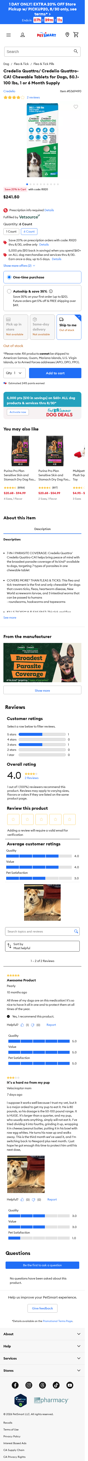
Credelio (9, 91)
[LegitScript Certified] (20, 1400)
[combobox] (42, 51)
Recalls (7, 1422)
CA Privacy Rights (14, 1456)
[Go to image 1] (27, 184)
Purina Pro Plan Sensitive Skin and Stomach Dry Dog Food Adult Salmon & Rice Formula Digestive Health (19, 475)
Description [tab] (42, 529)
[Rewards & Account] (22, 35)
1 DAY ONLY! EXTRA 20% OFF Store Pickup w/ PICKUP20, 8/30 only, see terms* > (42, 11)
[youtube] (69, 1385)
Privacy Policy (12, 1436)
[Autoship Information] (50, 291)
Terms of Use (11, 1429)
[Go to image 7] (47, 184)
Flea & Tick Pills (44, 64)
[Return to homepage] (46, 34)
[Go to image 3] (34, 184)
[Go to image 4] (37, 184)
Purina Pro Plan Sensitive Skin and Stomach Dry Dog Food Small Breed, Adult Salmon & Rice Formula (54, 475)
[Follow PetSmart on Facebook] (15, 1385)
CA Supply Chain (13, 1450)
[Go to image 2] (30, 184)
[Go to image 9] (54, 184)
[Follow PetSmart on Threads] (42, 1385)
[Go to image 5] (41, 184)
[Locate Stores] (67, 35)
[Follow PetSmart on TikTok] (56, 1385)
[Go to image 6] (44, 184)
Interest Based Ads (14, 1443)
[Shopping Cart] (75, 35)
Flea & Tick (21, 64)
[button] (49, 210)
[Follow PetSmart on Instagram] (28, 1385)
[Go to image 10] (58, 184)
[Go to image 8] (51, 184)
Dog (6, 64)
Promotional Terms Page (57, 1321)
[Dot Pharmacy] (51, 1400)
